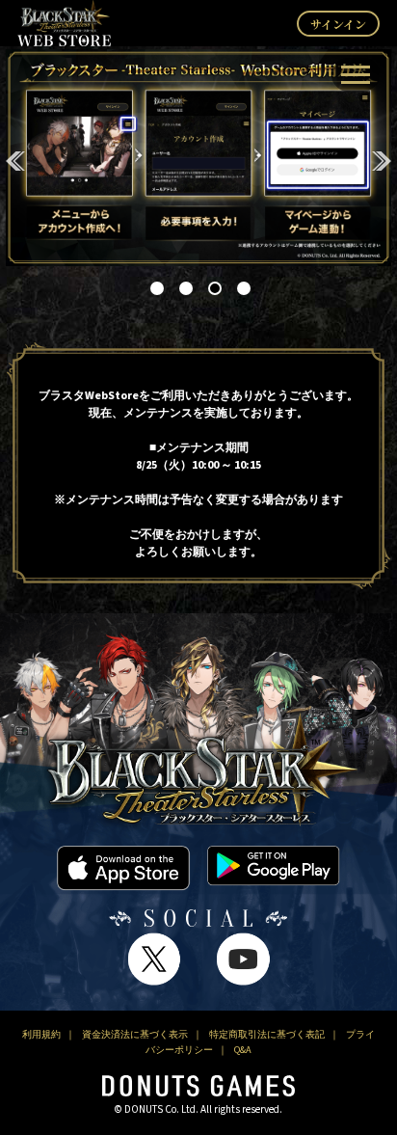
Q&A (242, 1050)
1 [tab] (155, 286)
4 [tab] (241, 286)
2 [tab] (184, 286)
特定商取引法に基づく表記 (267, 1034)
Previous (15, 161)
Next (381, 161)
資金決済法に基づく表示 (135, 1034)
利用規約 (41, 1034)
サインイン (338, 23)
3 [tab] (213, 286)
